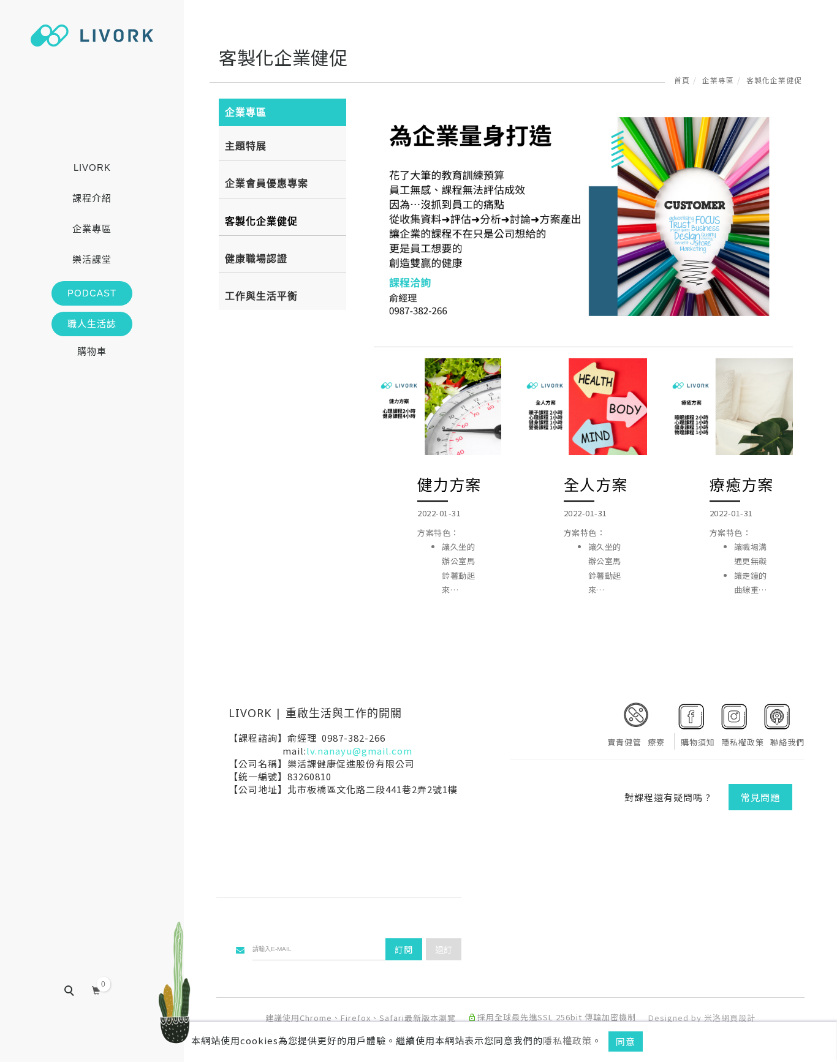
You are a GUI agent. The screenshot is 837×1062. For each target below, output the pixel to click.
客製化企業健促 (774, 80)
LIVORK (92, 167)
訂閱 (404, 949)
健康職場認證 (256, 259)
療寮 (656, 742)
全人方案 (595, 484)
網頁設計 (738, 1017)
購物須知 (698, 742)
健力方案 (449, 484)
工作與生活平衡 (261, 296)
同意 (625, 1041)
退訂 (443, 949)
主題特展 (246, 146)
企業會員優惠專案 (266, 183)
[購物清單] (96, 989)
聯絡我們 (787, 742)
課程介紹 (92, 198)
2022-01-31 (439, 513)
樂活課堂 (92, 259)
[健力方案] (437, 422)
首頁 (682, 80)
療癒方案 (741, 484)
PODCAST (91, 293)
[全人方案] (583, 422)
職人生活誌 (91, 323)
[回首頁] (92, 35)
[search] (77, 992)
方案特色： (446, 562)
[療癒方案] (729, 422)
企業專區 (92, 229)
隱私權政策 (567, 1040)
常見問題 (760, 797)
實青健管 (624, 742)
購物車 (92, 351)
